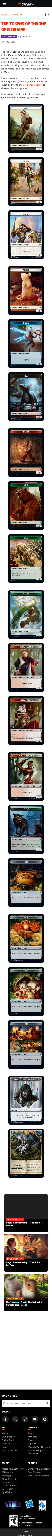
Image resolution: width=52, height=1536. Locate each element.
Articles (5, 1433)
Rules (4, 1447)
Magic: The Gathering (13, 1468)
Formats (6, 1443)
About (31, 1433)
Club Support (8, 1436)
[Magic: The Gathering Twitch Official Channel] (25, 1419)
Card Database (9, 1485)
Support (32, 1443)
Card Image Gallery (32, 84)
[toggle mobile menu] (4, 3)
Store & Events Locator (9, 1480)
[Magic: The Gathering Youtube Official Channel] (35, 1419)
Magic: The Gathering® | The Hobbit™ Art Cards (26, 1265)
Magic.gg (6, 1475)
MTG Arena (7, 1472)
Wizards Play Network (39, 1447)
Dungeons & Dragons (39, 1468)
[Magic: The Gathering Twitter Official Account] (15, 1419)
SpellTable (7, 1492)
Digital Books (8, 1440)
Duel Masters (34, 1472)
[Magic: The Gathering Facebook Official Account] (5, 1419)
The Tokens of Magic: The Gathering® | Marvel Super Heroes (26, 1305)
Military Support (10, 1450)
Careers (32, 1440)
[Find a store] (47, 1403)
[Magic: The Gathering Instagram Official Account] (44, 1419)
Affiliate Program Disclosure (36, 1452)
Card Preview (15, 14)
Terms (26, 1531)
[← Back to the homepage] (26, 3)
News (4, 14)
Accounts (32, 1436)
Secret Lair (7, 1488)
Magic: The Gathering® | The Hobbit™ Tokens (26, 1225)
